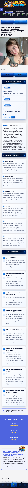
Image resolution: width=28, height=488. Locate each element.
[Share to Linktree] (12, 482)
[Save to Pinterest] (16, 482)
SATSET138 (6, 125)
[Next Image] (27, 51)
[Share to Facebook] (8, 482)
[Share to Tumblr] (25, 482)
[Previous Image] (1, 51)
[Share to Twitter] (4, 482)
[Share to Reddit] (21, 482)
